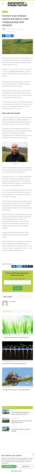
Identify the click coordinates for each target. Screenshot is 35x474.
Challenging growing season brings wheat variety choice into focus (21, 421)
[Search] (32, 3)
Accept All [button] (9, 466)
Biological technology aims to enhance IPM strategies (16, 389)
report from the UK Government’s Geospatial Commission (17, 70)
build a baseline (14, 176)
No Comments (11, 31)
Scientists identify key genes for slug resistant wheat (16, 337)
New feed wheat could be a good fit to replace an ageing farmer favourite (20, 413)
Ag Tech (5, 12)
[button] (17, 471)
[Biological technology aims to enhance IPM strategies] (17, 377)
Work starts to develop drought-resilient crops (14, 363)
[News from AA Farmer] (17, 3)
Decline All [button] (25, 466)
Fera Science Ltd (17, 108)
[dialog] (17, 463)
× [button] (33, 454)
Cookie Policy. (4, 463)
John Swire (11, 29)
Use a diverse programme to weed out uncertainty (20, 430)
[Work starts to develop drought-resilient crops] (17, 351)
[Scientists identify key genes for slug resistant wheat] (17, 325)
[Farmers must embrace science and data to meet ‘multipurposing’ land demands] (17, 47)
